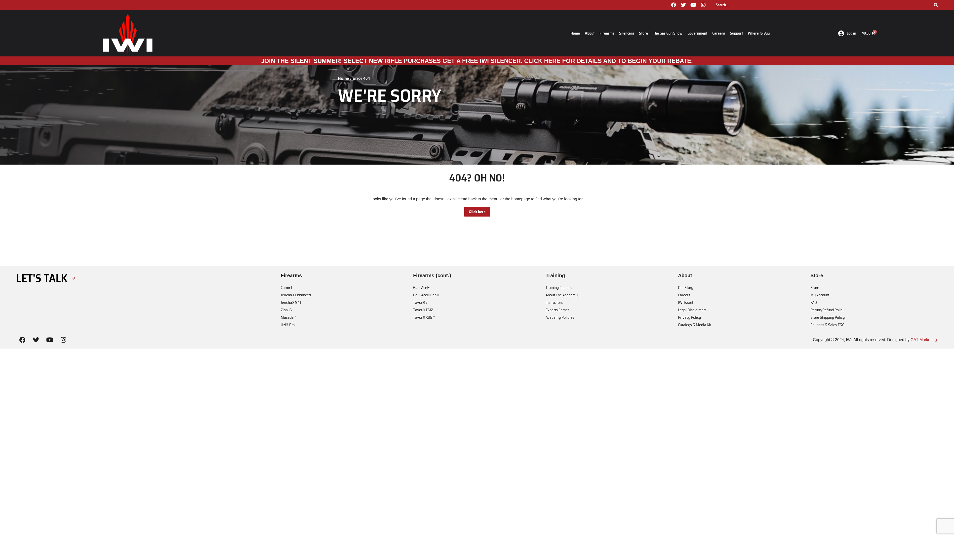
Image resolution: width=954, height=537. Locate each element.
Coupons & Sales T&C (827, 325)
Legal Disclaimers (692, 310)
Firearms (606, 33)
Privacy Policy (689, 317)
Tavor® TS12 (423, 310)
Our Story (685, 287)
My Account (819, 295)
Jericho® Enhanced (296, 295)
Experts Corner (557, 310)
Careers (718, 33)
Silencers (626, 33)
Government (697, 33)
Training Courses (559, 287)
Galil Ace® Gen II (426, 295)
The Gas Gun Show (667, 33)
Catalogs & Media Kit (694, 325)
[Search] (936, 5)
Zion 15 (286, 310)
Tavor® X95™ (424, 317)
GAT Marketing (924, 340)
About (590, 33)
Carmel (286, 287)
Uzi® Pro (288, 325)
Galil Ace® (421, 287)
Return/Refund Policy (827, 310)
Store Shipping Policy (827, 317)
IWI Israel (685, 302)
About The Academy (562, 295)
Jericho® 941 (291, 302)
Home (575, 33)
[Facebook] (673, 5)
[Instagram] (703, 5)
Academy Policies (560, 317)
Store (643, 33)
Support (736, 33)
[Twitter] (683, 5)
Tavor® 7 (420, 302)
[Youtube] (693, 5)
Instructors (554, 302)
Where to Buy (759, 33)
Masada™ (288, 317)
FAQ (813, 302)
